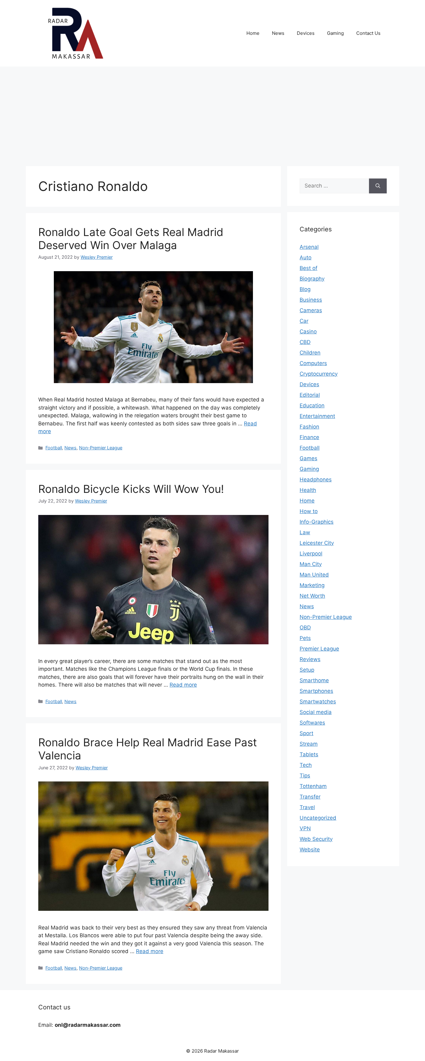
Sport (306, 733)
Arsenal (309, 247)
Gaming (335, 33)
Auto (305, 257)
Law (305, 532)
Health (308, 490)
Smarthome (314, 680)
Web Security (316, 839)
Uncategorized (318, 818)
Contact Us (368, 33)
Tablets (309, 754)
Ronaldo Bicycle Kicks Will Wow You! (131, 488)
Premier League (319, 649)
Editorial (310, 395)
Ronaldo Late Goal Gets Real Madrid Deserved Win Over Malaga (130, 238)
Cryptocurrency (319, 374)
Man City (311, 564)
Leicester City (317, 543)
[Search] (378, 185)
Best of (308, 268)
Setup (307, 670)
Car (304, 321)
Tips (305, 775)
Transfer (310, 797)
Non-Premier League (100, 447)
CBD (305, 342)
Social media (316, 712)
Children (310, 353)
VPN (305, 828)
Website (310, 849)
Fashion (309, 427)
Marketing (312, 585)
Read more (183, 685)
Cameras (311, 310)
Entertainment (317, 416)
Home (252, 33)
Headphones (316, 479)
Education (312, 405)
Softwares (312, 723)
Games (308, 458)
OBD (305, 627)
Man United (314, 575)
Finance (309, 437)
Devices (306, 33)
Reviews (310, 659)
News (278, 33)
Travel (307, 807)
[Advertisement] (212, 113)
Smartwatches (318, 701)
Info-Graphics (317, 522)
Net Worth (312, 596)
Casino (308, 331)
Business (311, 300)
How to (309, 511)
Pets (305, 638)
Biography (312, 279)
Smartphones (316, 691)
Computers (313, 363)
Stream (309, 744)
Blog (305, 289)
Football (53, 447)
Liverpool (311, 553)
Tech (306, 765)
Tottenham (313, 786)
